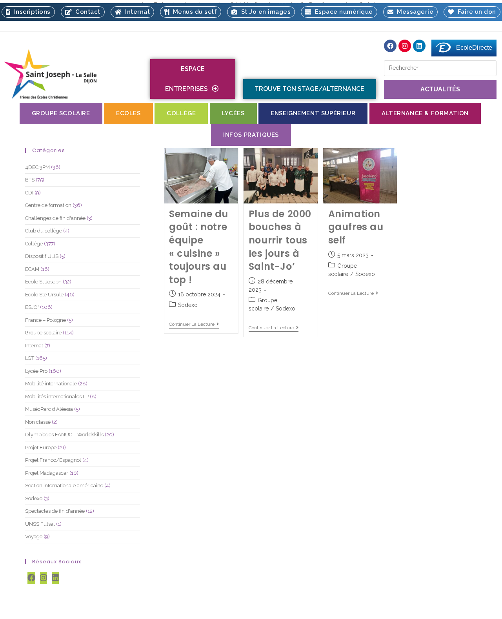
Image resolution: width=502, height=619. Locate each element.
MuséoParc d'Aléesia (49, 409)
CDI (29, 193)
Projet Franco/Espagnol (53, 460)
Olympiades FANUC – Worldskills (64, 434)
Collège (34, 244)
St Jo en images (264, 11)
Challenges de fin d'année (55, 218)
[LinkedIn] (55, 578)
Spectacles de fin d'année (55, 511)
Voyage (33, 536)
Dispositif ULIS (41, 256)
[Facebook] (390, 46)
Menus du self (193, 11)
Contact (86, 11)
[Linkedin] (419, 46)
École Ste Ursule (44, 295)
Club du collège (43, 231)
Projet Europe (40, 447)
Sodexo (188, 305)
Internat (136, 11)
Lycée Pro (36, 371)
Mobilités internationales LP (57, 396)
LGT (29, 358)
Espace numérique (342, 11)
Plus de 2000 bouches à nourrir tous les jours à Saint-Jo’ (280, 240)
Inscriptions (31, 11)
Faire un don (475, 11)
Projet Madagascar (46, 473)
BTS (30, 180)
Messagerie (413, 11)
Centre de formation (48, 205)
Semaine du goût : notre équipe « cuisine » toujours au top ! (198, 246)
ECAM (32, 269)
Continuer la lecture (194, 324)
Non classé (38, 422)
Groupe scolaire (43, 333)
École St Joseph (43, 282)
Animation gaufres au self (356, 227)
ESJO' (32, 307)
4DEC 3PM (37, 167)
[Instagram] (404, 46)
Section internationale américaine (64, 485)
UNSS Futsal (40, 524)
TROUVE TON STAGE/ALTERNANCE (309, 89)
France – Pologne (45, 320)
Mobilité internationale (51, 384)
